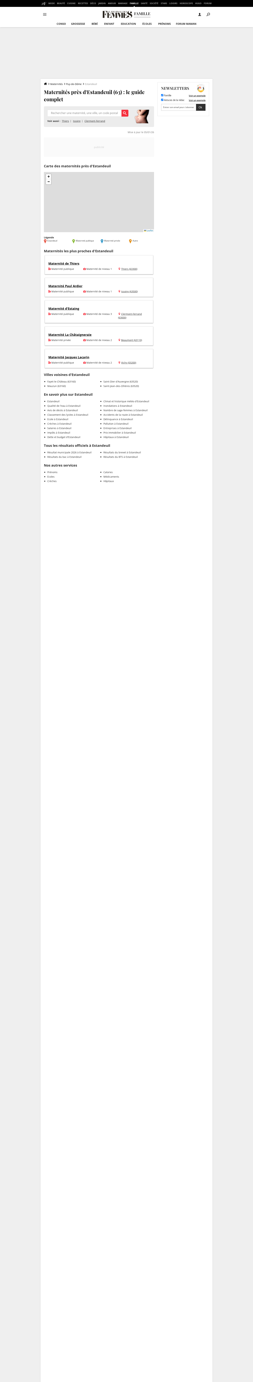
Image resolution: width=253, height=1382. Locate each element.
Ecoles (51, 476)
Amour (112, 3)
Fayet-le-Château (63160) (61, 381)
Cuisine (71, 3)
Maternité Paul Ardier (65, 286)
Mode (51, 3)
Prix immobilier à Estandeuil (119, 432)
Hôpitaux (108, 481)
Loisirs (173, 3)
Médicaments (111, 476)
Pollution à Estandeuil (116, 423)
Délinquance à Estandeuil (118, 419)
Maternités (56, 84)
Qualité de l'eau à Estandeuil (64, 405)
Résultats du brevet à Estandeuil (122, 452)
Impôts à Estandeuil (58, 432)
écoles (147, 23)
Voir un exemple (197, 95)
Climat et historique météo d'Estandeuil (126, 401)
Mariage (123, 3)
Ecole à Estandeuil (57, 419)
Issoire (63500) (129, 291)
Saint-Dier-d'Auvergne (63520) (120, 381)
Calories (108, 472)
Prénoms (164, 23)
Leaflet (149, 230)
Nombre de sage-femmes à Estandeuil (125, 410)
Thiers (65, 121)
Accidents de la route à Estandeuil (123, 414)
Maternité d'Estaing (63, 308)
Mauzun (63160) (56, 386)
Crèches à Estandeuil (59, 423)
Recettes (83, 3)
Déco (93, 3)
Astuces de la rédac (174, 100)
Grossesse (78, 23)
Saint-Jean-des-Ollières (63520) (121, 386)
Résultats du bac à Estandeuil (64, 456)
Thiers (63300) (129, 269)
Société (154, 3)
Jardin (102, 3)
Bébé (95, 23)
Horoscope (186, 3)
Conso (61, 23)
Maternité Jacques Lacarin (68, 357)
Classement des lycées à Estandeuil (67, 414)
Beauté (61, 3)
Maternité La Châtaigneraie (70, 335)
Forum (208, 3)
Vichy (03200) (128, 362)
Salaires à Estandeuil (59, 428)
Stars (164, 3)
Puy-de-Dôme (74, 84)
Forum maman (186, 23)
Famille (134, 3)
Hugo (198, 3)
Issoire (77, 121)
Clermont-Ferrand (95, 121)
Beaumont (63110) (131, 340)
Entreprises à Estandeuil (117, 428)
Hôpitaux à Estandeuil (116, 437)
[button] (48, 176)
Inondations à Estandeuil (117, 405)
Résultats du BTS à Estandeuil (120, 456)
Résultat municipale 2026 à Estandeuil (69, 452)
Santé (144, 3)
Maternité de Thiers (63, 263)
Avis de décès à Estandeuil (62, 410)
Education (128, 23)
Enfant (109, 23)
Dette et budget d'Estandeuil (63, 437)
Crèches (52, 481)
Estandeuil (53, 401)
